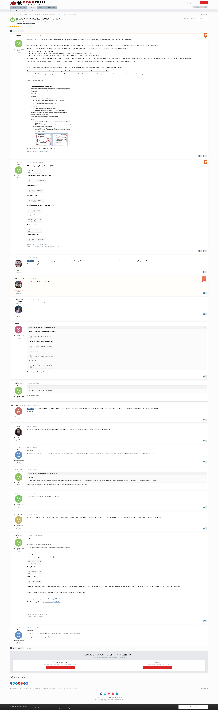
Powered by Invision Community (109, 700)
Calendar (26, 10)
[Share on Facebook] (11, 683)
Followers (200, 18)
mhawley (18, 493)
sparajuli (18, 324)
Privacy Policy (100, 697)
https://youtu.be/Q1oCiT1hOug (51, 602)
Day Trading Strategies (40, 21)
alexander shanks (18, 405)
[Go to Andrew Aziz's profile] (18, 284)
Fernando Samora (19, 301)
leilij (18, 426)
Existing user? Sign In (192, 2)
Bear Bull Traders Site (18, 7)
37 (206, 18)
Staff (33, 10)
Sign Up (203, 2)
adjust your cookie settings (63, 708)
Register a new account (60, 667)
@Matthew (31, 261)
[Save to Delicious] (27, 683)
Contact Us (118, 697)
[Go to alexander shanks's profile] (18, 411)
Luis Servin (50, 473)
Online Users (41, 10)
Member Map (50, 7)
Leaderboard (51, 10)
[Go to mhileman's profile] (18, 520)
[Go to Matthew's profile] (12, 19)
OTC (18, 447)
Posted (32, 36)
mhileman (18, 514)
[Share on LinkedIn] (16, 683)
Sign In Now (158, 667)
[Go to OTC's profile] (18, 455)
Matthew (20, 21)
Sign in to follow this (190, 18)
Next (19, 31)
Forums (31, 7)
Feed (40, 7)
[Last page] (23, 31)
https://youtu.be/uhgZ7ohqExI (51, 599)
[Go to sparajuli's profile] (18, 329)
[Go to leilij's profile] (18, 432)
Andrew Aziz (18, 279)
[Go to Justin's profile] (18, 263)
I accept (194, 707)
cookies (21, 708)
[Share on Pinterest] (19, 683)
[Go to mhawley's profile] (18, 499)
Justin (18, 257)
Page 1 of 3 (28, 31)
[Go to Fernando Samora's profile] (18, 309)
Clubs (11, 10)
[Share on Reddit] (22, 683)
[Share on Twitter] (14, 683)
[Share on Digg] (24, 683)
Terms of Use (110, 697)
